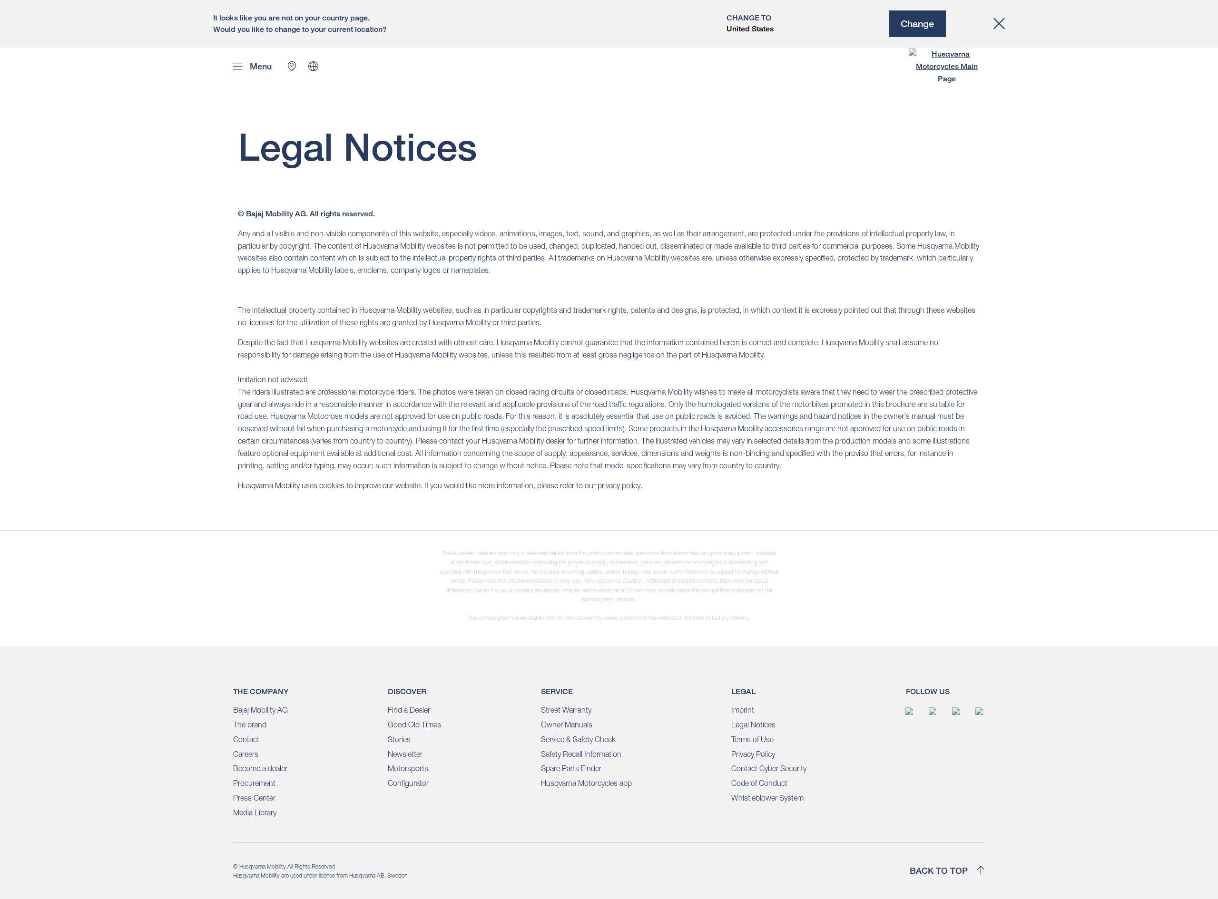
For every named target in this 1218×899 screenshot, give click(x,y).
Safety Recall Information (581, 754)
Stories (399, 739)
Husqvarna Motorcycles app (586, 783)
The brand (249, 724)
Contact (246, 739)
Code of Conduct (759, 783)
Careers (245, 754)
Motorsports (408, 768)
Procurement (254, 783)
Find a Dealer (409, 710)
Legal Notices (753, 724)
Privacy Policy (753, 754)
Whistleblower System (767, 797)
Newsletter (405, 754)
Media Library (254, 812)
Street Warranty (566, 710)
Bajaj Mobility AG (260, 710)
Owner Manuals (566, 724)
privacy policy (619, 485)
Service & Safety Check (578, 739)
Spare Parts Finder (571, 768)
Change (917, 23)
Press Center (254, 797)
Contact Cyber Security (768, 768)
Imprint (742, 710)
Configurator (408, 783)
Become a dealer (260, 768)
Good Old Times (414, 724)
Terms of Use (752, 739)
